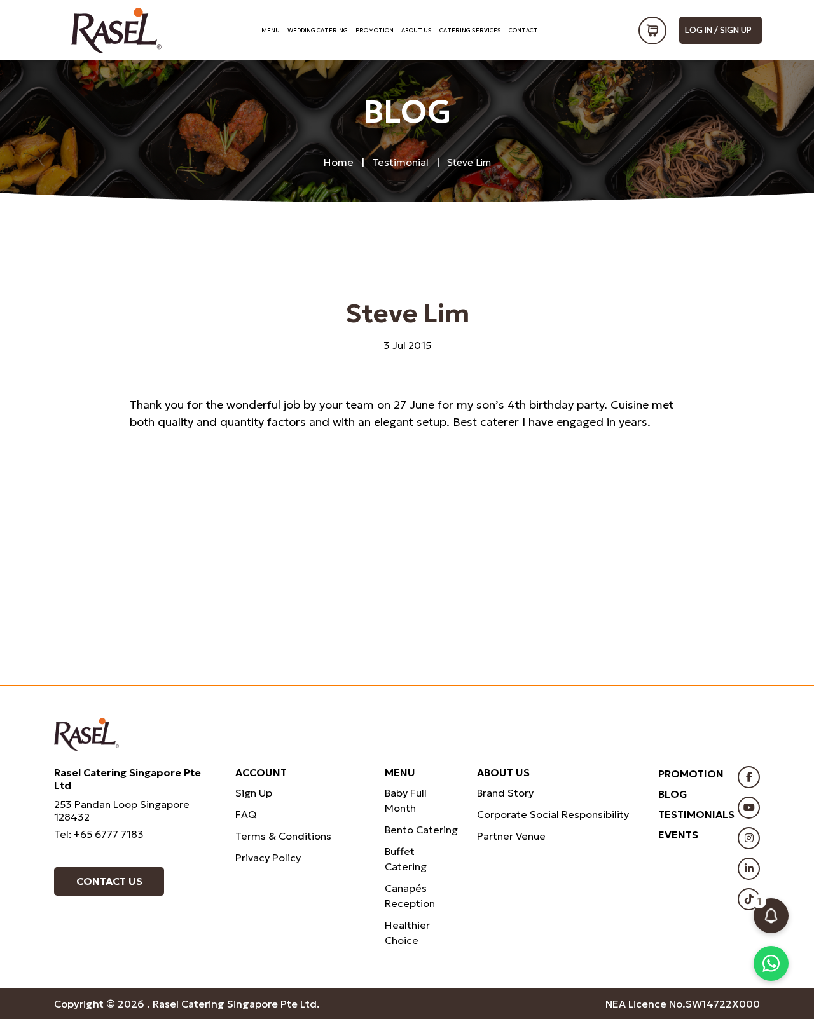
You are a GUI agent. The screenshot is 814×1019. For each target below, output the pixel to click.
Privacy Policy (268, 857)
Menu (270, 30)
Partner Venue (511, 836)
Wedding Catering (317, 30)
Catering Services (470, 30)
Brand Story (505, 792)
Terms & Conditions (283, 836)
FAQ (245, 814)
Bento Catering (421, 829)
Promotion (374, 30)
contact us (109, 881)
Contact (523, 30)
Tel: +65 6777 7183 (99, 834)
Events (678, 834)
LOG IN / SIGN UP (718, 30)
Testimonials (696, 814)
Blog (672, 794)
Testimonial (400, 162)
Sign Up (253, 792)
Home (339, 162)
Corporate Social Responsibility (553, 814)
